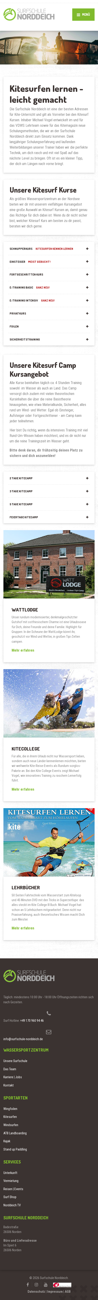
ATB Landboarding (15, 1133)
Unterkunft (10, 1173)
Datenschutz (36, 1291)
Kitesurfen (10, 1117)
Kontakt (8, 1085)
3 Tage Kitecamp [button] (21, 491)
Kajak (6, 1141)
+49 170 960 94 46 (32, 1020)
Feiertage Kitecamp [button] (24, 517)
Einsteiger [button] (30, 261)
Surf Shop (9, 1197)
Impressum (55, 1291)
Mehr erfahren (23, 650)
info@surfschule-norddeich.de (23, 1039)
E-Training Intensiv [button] (32, 300)
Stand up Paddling (15, 1149)
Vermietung (10, 1181)
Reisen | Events (13, 1189)
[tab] (49, 248)
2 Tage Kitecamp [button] (21, 478)
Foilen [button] (14, 326)
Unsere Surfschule (15, 1061)
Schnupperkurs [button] (41, 248)
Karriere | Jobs (12, 1077)
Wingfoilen (10, 1109)
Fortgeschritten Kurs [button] (26, 274)
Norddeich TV (12, 1205)
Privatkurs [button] (18, 313)
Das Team (9, 1069)
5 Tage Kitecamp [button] (21, 504)
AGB (68, 1291)
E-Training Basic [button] (30, 287)
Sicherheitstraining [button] (25, 339)
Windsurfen (10, 1125)
